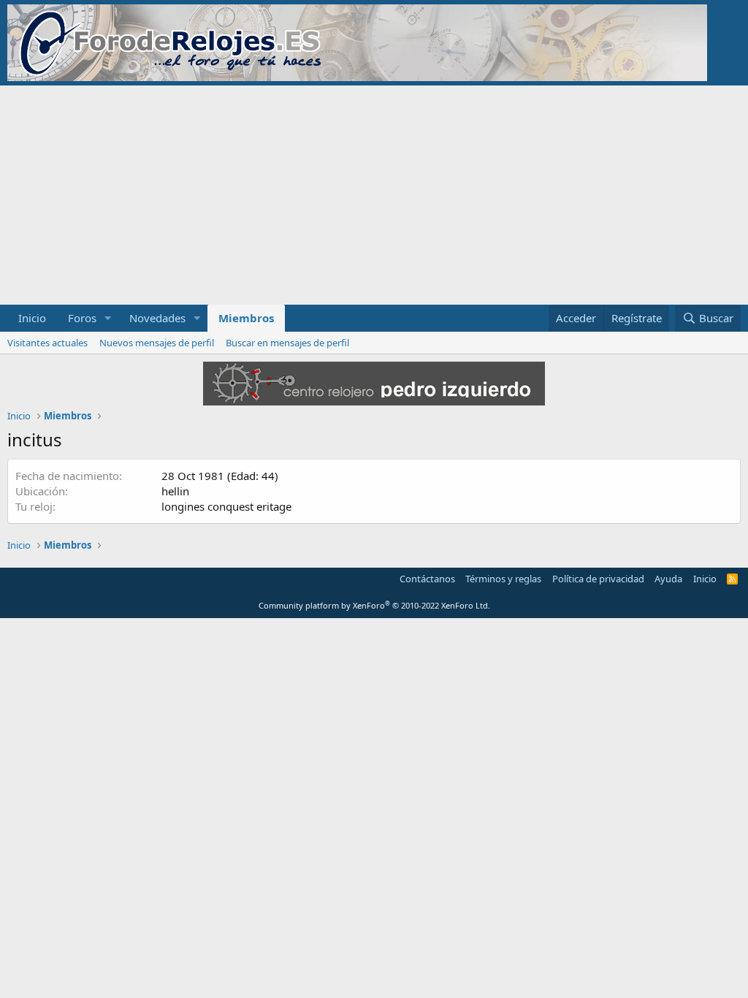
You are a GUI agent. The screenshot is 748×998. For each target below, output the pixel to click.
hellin (175, 491)
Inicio (32, 318)
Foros (82, 318)
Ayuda (668, 578)
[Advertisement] (374, 195)
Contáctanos (427, 578)
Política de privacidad (598, 578)
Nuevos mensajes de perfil (156, 342)
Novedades (157, 318)
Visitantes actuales (47, 342)
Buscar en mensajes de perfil (287, 342)
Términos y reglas (503, 578)
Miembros (246, 318)
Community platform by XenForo (374, 605)
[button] (108, 318)
